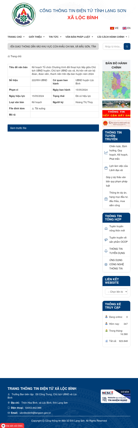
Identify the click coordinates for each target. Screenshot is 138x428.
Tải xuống (39, 108)
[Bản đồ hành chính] (116, 84)
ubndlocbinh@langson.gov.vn (35, 412)
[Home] (24, 14)
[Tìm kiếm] (127, 46)
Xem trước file (18, 128)
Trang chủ (15, 56)
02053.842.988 (33, 407)
